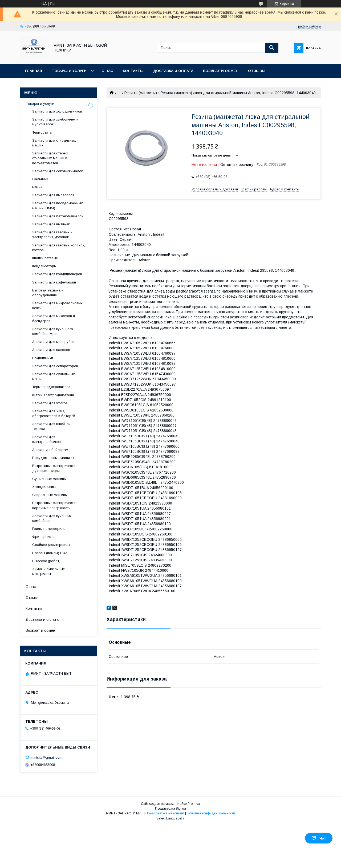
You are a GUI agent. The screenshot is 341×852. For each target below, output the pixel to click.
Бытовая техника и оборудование (47, 292)
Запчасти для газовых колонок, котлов (58, 247)
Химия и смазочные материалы (48, 571)
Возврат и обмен (220, 71)
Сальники (40, 179)
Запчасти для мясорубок (53, 342)
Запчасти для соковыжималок (57, 171)
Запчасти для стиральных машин (54, 142)
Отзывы (256, 71)
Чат (322, 838)
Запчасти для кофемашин (54, 282)
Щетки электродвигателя (53, 395)
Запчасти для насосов (51, 350)
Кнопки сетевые (45, 258)
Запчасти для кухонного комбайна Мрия (52, 331)
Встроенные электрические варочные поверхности (54, 505)
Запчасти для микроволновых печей (57, 305)
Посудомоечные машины (53, 458)
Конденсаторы (44, 266)
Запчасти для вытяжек (51, 224)
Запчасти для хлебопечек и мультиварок (55, 121)
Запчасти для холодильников (57, 111)
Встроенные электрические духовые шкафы (54, 468)
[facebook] (109, 608)
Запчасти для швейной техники (51, 426)
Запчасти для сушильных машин (53, 376)
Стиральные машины (49, 495)
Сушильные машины (49, 479)
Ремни (37, 187)
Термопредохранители (51, 387)
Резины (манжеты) (140, 93)
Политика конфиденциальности (211, 813)
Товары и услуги (69, 71)
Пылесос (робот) (46, 561)
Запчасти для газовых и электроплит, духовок (52, 234)
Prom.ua (194, 804)
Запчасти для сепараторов (55, 366)
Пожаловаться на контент (164, 813)
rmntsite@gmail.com (46, 757)
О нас (107, 71)
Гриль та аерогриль (48, 529)
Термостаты (42, 132)
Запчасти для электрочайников (46, 439)
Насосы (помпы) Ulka (49, 553)
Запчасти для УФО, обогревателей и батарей (53, 413)
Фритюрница (43, 537)
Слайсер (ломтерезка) (51, 545)
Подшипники (42, 358)
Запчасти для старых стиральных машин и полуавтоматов (50, 158)
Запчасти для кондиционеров (57, 274)
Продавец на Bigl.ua (170, 808)
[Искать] (271, 48)
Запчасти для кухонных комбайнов (52, 518)
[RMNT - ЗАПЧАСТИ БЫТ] (33, 57)
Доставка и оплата (173, 71)
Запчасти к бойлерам (50, 450)
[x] (114, 608)
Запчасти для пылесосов (53, 195)
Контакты (133, 71)
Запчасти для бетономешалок (57, 216)
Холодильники (44, 487)
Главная (33, 71)
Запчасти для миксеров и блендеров (53, 318)
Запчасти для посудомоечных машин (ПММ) (57, 205)
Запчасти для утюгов (50, 403)
